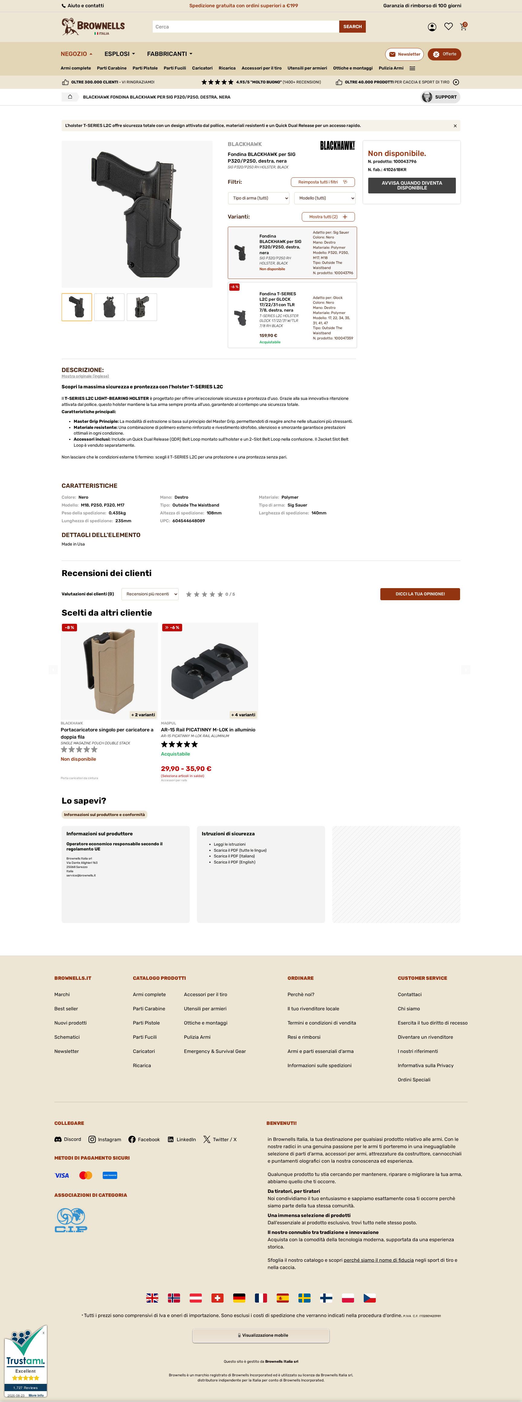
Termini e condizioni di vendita (322, 1023)
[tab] (104, 815)
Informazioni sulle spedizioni (320, 1065)
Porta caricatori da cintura (79, 778)
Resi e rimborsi (304, 1037)
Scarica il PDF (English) (234, 862)
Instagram (109, 1139)
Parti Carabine (112, 68)
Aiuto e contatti (85, 5)
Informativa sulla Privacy (426, 1065)
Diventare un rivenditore (425, 1037)
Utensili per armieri (307, 68)
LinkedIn (186, 1139)
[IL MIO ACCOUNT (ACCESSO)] (434, 27)
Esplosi (117, 53)
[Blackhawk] (338, 145)
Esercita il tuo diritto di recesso (433, 1023)
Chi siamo (409, 1009)
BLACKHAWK (245, 144)
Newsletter (66, 1051)
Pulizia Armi (391, 68)
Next (465, 669)
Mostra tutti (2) (323, 216)
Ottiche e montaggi (353, 68)
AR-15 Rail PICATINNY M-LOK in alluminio (208, 730)
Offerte (449, 54)
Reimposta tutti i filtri (318, 182)
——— (412, 67)
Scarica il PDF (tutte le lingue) (240, 850)
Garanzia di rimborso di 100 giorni (422, 5)
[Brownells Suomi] (326, 1298)
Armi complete (76, 68)
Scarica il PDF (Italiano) (234, 856)
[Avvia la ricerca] (352, 27)
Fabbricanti (167, 53)
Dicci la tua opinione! (420, 594)
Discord (72, 1139)
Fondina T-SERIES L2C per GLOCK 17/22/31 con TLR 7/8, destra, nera (278, 309)
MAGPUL (168, 723)
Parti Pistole (145, 68)
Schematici (67, 1037)
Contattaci (410, 994)
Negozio (74, 53)
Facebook (149, 1139)
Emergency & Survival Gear (215, 1051)
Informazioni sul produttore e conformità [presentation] (104, 814)
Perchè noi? (301, 994)
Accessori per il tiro (262, 68)
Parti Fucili (175, 68)
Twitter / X (225, 1139)
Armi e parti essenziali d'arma (321, 1051)
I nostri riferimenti (418, 1051)
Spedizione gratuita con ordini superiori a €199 (243, 5)
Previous (53, 669)
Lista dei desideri (450, 26)
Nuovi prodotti (70, 1023)
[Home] (68, 97)
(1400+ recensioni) (278, 82)
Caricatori (202, 68)
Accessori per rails (174, 780)
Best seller (66, 1009)
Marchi (62, 994)
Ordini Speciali (414, 1080)
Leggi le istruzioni (230, 844)
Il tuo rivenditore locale (313, 1009)
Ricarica (227, 68)
